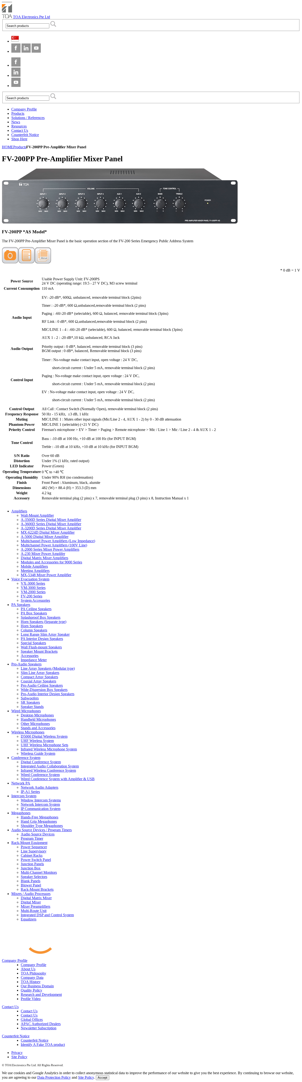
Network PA (20, 783)
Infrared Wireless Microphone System (49, 749)
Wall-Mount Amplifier (37, 515)
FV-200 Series (31, 596)
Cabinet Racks (31, 855)
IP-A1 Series (30, 792)
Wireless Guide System (38, 753)
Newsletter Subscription (38, 1028)
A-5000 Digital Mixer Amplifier (44, 537)
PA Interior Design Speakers (42, 639)
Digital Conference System (41, 762)
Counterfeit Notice (15, 1036)
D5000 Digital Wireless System (44, 736)
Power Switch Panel (36, 860)
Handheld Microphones (38, 719)
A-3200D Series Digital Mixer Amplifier (51, 528)
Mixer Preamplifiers (35, 906)
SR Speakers (30, 702)
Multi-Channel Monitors (39, 872)
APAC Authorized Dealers (41, 1024)
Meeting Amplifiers (35, 571)
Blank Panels (30, 881)
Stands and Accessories (38, 728)
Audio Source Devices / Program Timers (41, 830)
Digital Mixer (31, 902)
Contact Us (10, 1007)
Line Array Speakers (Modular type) (48, 668)
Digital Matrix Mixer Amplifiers (44, 558)
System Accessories (35, 600)
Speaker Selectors (34, 877)
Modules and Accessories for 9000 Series (51, 562)
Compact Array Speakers (39, 677)
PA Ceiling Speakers (36, 609)
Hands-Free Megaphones (39, 817)
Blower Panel (31, 885)
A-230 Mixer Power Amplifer (43, 554)
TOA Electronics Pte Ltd (31, 17)
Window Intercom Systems (41, 800)
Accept (102, 1077)
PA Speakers (20, 605)
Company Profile (14, 960)
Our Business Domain (37, 986)
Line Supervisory (33, 851)
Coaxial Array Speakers (38, 681)
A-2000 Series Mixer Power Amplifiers (50, 549)
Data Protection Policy (54, 1077)
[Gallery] (10, 262)
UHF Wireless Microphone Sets (44, 745)
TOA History (31, 982)
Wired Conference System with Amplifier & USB (58, 779)
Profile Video (31, 999)
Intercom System (23, 796)
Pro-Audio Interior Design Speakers (47, 694)
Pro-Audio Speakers (26, 664)
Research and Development (41, 995)
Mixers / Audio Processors (30, 894)
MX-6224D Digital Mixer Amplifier (48, 532)
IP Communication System (40, 809)
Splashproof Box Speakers (40, 617)
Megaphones (20, 813)
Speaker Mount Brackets (39, 651)
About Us (28, 969)
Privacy (17, 1053)
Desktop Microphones (37, 715)
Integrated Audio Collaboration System (50, 766)
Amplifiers (19, 511)
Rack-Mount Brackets (37, 889)
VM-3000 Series (33, 588)
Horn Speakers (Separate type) (43, 622)
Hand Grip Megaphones (39, 821)
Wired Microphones (26, 711)
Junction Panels (32, 864)
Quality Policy (31, 990)
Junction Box (31, 868)
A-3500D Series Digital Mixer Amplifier (51, 520)
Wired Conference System (40, 775)
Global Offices (32, 1020)
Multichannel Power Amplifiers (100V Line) (54, 545)
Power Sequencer (34, 847)
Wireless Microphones (27, 732)
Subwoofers (30, 698)
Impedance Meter (34, 660)
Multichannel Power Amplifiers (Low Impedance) (58, 541)
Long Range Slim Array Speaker (45, 634)
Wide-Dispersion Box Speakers (44, 690)
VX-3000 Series (33, 583)
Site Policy (19, 1057)
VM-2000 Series (33, 592)
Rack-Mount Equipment (29, 843)
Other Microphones (35, 724)
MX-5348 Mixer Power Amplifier (46, 575)
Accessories (29, 656)
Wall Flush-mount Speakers (41, 647)
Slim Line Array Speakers (40, 673)
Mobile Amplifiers (34, 566)
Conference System (25, 758)
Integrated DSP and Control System (47, 915)
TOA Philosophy (33, 973)
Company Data (32, 978)
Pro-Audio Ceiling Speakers (42, 685)
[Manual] (43, 262)
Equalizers (28, 919)
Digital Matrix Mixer (36, 898)
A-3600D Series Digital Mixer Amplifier (51, 524)
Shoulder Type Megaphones (42, 826)
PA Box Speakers (34, 613)
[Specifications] (26, 262)
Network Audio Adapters (39, 787)
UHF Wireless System (37, 741)
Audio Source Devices (38, 834)
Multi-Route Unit (33, 911)
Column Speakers (34, 630)
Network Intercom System (40, 804)
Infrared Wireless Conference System (48, 770)
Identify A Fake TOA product (43, 1045)
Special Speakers (33, 643)
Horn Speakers (32, 626)
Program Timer (32, 838)
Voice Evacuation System (30, 579)
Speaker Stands (32, 707)
